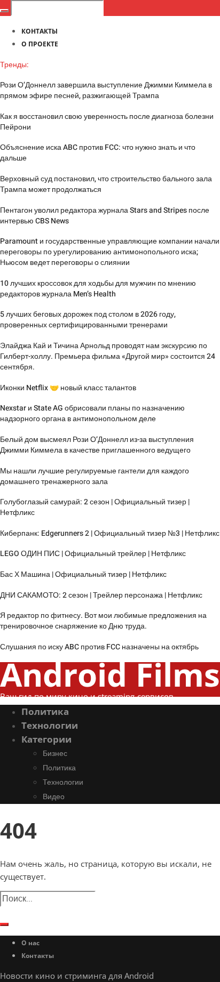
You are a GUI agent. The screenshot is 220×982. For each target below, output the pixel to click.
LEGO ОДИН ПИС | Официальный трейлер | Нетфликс (93, 553)
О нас (30, 942)
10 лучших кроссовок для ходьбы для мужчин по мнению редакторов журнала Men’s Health (98, 289)
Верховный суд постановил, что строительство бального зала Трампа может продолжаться (106, 184)
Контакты (37, 955)
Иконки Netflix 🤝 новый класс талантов (68, 387)
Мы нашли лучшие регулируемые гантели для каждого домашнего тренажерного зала (94, 476)
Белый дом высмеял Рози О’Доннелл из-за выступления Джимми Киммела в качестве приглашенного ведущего (97, 445)
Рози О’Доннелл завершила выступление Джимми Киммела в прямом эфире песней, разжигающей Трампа (106, 90)
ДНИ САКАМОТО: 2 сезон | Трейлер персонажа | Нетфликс (101, 595)
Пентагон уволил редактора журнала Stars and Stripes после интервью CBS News (104, 216)
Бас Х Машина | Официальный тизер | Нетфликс (83, 574)
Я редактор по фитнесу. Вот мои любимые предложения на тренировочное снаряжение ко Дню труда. (103, 621)
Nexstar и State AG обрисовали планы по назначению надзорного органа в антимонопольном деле (92, 413)
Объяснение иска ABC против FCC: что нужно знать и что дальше (97, 153)
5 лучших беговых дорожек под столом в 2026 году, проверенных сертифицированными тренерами (88, 320)
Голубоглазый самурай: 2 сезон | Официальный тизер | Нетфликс (95, 507)
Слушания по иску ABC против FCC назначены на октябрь (99, 647)
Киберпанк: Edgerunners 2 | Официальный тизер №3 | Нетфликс (109, 533)
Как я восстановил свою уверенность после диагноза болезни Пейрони (107, 122)
